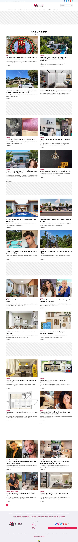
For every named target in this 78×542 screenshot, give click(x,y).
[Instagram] (68, 1)
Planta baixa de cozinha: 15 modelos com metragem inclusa (22, 413)
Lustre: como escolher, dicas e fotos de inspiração (55, 171)
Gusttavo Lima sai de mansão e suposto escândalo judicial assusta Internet (21, 462)
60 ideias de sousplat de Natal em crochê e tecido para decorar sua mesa (21, 58)
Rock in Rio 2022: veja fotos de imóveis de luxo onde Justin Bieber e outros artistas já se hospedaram (54, 59)
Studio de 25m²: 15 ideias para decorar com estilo (55, 91)
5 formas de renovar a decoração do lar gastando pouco (55, 140)
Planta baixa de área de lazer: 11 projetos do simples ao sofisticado (53, 332)
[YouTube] (70, 1)
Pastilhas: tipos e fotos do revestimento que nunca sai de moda (21, 220)
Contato (24, 1)
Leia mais (8, 65)
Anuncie (10, 1)
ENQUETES (24, 516)
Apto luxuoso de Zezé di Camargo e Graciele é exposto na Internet (20, 494)
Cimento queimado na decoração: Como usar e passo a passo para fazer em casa (54, 462)
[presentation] (22, 45)
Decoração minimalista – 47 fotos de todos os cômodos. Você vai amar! (54, 494)
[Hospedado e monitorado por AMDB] (39, 541)
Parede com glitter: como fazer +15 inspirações (20, 139)
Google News (14, 1)
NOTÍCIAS (29, 516)
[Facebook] (64, 1)
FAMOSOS (34, 516)
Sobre (6, 1)
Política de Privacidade (37, 536)
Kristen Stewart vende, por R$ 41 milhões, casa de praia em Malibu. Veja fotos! (21, 172)
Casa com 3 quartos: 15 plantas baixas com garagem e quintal (53, 381)
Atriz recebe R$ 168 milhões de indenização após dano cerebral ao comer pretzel (55, 413)
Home (9, 9)
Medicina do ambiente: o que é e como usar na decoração (20, 332)
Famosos (7, 249)
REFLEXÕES (59, 516)
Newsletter (19, 1)
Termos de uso (42, 536)
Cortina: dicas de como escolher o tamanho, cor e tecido (21, 301)
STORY (63, 516)
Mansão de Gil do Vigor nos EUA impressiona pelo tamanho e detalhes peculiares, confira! (21, 91)
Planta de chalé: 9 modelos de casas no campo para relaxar (56, 252)
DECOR (54, 516)
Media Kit (34, 525)
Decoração (55, 9)
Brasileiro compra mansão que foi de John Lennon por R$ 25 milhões (21, 252)
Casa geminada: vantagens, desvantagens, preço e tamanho (55, 220)
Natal (7, 55)
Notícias (16, 459)
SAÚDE (50, 516)
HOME (14, 516)
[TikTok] (72, 1)
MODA (43, 516)
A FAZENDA (18, 516)
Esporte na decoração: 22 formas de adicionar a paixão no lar (21, 381)
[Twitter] (66, 1)
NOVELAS (39, 516)
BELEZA (47, 516)
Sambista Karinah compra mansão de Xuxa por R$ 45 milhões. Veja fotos (55, 301)
